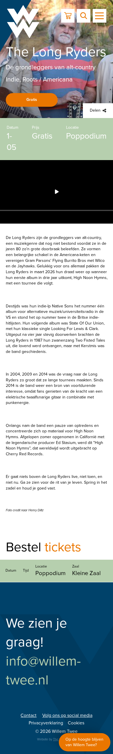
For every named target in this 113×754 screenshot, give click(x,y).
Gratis (31, 99)
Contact (29, 715)
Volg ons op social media (67, 715)
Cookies (76, 723)
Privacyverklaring (46, 723)
